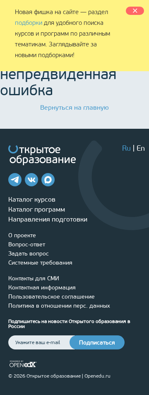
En (141, 148)
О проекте (22, 235)
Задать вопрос (28, 253)
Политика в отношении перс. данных (59, 305)
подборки (28, 22)
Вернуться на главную (74, 107)
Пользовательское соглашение (51, 296)
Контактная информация (42, 287)
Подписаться (97, 342)
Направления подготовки (47, 219)
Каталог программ (36, 209)
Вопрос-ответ (26, 244)
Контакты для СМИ (33, 278)
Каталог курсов (31, 199)
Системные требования (40, 262)
